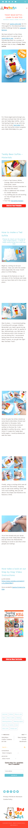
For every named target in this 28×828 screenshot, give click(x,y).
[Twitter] (12, 1)
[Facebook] (3, 1)
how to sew (18, 714)
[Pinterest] (9, 1)
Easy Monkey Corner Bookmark (22, 738)
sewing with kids (15, 24)
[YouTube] (15, 1)
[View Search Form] (25, 1)
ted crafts (5, 728)
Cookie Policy (7, 799)
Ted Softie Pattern (17, 201)
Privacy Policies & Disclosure (12, 796)
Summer (16, 19)
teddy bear (13, 728)
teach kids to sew (7, 38)
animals (4, 714)
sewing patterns (7, 721)
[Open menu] (26, 8)
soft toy (5, 725)
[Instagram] (6, 1)
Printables (6, 19)
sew (3, 717)
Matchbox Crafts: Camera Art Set (7, 738)
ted (16, 725)
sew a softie (10, 717)
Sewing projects (18, 721)
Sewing (12, 19)
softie (11, 725)
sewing (18, 717)
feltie (11, 714)
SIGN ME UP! (14, 775)
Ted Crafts (22, 19)
